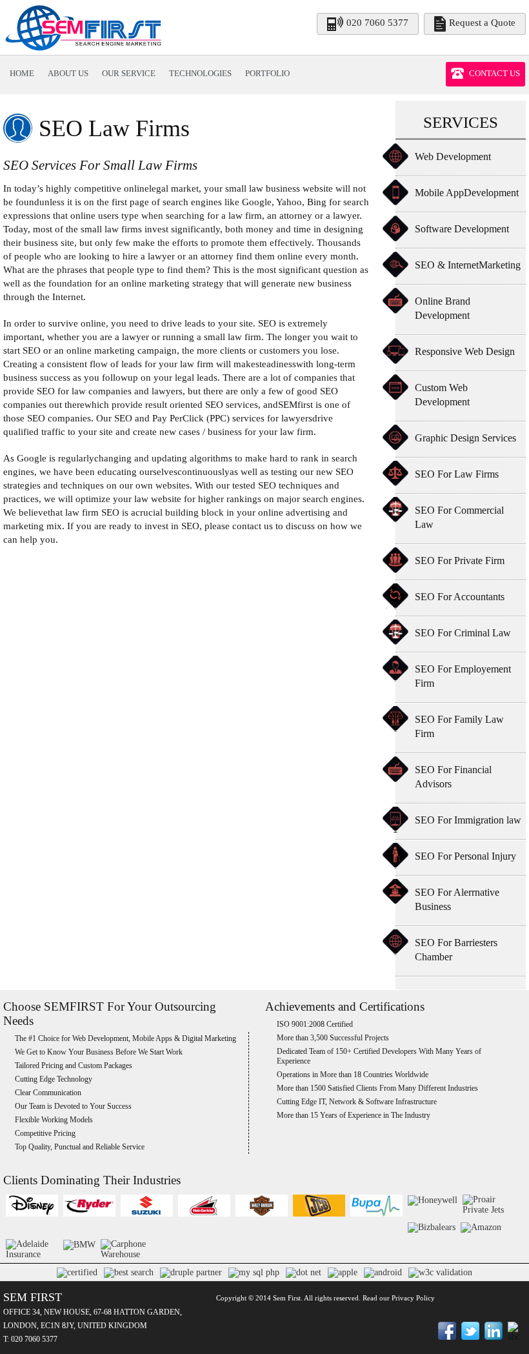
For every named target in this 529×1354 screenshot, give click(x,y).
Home (22, 73)
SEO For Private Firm (459, 560)
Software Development (462, 228)
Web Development (453, 156)
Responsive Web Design (465, 351)
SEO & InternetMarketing (468, 264)
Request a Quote (482, 22)
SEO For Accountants (459, 596)
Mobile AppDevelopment (467, 192)
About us (68, 73)
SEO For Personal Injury (465, 856)
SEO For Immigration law (468, 819)
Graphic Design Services (465, 437)
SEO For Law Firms (457, 474)
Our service (128, 73)
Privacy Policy (413, 1298)
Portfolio (267, 73)
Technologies (200, 73)
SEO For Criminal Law (463, 632)
